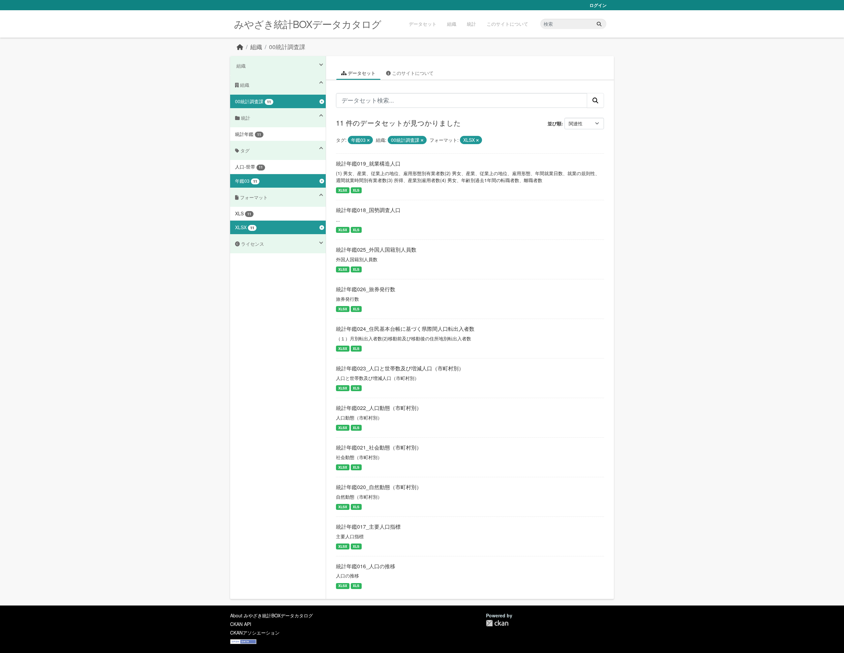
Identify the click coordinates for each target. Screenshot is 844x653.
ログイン (598, 5)
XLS (356, 190)
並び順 (554, 123)
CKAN (497, 623)
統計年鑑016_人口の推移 (365, 566)
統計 (471, 23)
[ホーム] (240, 47)
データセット (423, 23)
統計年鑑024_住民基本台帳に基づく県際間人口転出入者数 (405, 328)
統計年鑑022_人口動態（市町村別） (379, 408)
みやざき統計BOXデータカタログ (307, 24)
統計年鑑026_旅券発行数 (365, 289)
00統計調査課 (287, 47)
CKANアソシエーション (255, 632)
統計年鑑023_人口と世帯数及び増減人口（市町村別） (400, 368)
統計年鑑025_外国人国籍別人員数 (376, 249)
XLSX (342, 190)
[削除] (368, 140)
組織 (451, 23)
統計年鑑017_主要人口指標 (368, 526)
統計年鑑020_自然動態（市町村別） (379, 487)
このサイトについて (507, 23)
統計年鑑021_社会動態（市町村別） (379, 447)
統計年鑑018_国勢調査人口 (368, 210)
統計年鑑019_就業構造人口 (368, 163)
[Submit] (599, 24)
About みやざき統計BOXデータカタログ (271, 615)
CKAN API (240, 624)
